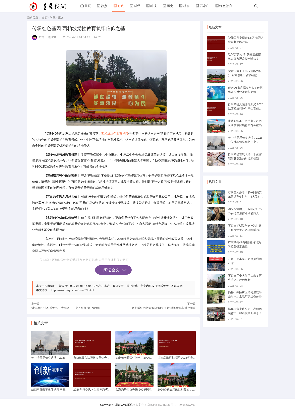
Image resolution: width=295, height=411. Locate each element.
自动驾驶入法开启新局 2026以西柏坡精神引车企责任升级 (245, 108)
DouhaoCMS (187, 404)
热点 (104, 6)
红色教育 (225, 6)
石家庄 (204, 6)
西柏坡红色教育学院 (114, 133)
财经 (137, 6)
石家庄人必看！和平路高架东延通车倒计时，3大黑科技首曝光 (245, 196)
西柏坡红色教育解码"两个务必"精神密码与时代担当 (164, 308)
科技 (153, 6)
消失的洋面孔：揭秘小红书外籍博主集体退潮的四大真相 (245, 213)
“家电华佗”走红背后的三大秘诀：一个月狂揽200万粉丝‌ (65, 308)
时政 (120, 6)
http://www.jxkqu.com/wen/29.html (72, 290)
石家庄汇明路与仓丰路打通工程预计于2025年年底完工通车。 (245, 230)
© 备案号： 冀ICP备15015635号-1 (154, 404)
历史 (170, 6)
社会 (186, 6)
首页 (87, 6)
